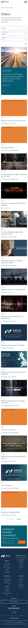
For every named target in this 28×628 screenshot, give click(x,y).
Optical (10, 292)
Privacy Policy (24, 620)
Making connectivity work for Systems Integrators (13, 373)
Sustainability (7, 566)
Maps (21, 583)
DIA (9, 208)
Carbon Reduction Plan (23, 624)
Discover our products (8, 429)
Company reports (7, 572)
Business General (14, 150)
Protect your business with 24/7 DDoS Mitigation (13, 204)
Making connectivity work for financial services (13, 457)
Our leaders (7, 571)
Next (18, 519)
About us (7, 562)
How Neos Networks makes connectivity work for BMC (14, 175)
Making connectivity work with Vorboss (13, 120)
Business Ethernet (21, 559)
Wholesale (13, 123)
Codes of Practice (13, 620)
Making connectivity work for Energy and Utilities (13, 402)
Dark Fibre (21, 562)
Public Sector (12, 321)
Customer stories (21, 579)
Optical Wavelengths (21, 561)
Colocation (21, 567)
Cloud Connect (21, 565)
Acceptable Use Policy (9, 622)
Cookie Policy (19, 620)
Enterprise (11, 348)
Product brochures (21, 586)
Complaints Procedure (5, 620)
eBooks (21, 581)
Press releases (21, 584)
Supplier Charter (15, 624)
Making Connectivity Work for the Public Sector (12, 317)
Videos (21, 587)
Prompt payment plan (7, 567)
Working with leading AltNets (10, 512)
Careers (7, 569)
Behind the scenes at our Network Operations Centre (12, 262)
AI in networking (6, 485)
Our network (7, 578)
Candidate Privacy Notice (18, 622)
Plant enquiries (7, 583)
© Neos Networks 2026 (14, 618)
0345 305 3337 (14, 608)
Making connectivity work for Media (12, 345)
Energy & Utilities (15, 405)
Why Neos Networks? (7, 564)
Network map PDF (7, 581)
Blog (21, 578)
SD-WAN (21, 564)
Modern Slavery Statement (6, 624)
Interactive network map (7, 579)
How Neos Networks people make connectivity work (12, 233)
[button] (21, 89)
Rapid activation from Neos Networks (13, 289)
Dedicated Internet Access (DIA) (21, 557)
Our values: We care (7, 147)
